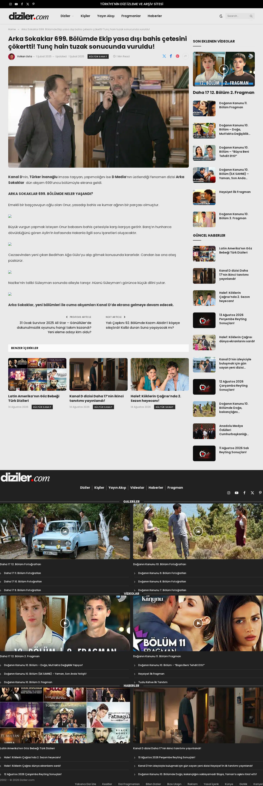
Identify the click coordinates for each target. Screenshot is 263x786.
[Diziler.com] (29, 16)
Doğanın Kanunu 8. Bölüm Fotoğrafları (162, 581)
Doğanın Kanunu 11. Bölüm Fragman (233, 105)
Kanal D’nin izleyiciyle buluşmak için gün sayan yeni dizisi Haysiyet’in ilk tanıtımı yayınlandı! (236, 363)
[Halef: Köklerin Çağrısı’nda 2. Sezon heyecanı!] (160, 374)
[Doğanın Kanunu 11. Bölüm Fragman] (204, 108)
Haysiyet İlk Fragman (235, 192)
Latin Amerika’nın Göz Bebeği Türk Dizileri (33, 398)
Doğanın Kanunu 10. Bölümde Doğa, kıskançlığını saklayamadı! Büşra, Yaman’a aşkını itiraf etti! (234, 408)
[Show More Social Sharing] (185, 56)
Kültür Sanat (98, 56)
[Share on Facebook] (171, 56)
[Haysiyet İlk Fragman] (204, 197)
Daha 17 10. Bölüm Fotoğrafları (23, 581)
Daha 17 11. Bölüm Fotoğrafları (22, 573)
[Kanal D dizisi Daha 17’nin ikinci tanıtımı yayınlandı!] (98, 374)
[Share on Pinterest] (177, 56)
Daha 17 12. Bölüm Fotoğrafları (20, 564)
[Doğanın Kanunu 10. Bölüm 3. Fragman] (204, 219)
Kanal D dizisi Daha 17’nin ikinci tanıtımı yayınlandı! (96, 398)
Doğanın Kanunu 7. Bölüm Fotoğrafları (162, 590)
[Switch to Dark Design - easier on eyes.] (221, 16)
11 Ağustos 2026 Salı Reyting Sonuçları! (234, 450)
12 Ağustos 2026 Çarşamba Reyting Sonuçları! (233, 385)
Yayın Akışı (105, 16)
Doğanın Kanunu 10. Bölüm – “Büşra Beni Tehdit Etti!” (234, 151)
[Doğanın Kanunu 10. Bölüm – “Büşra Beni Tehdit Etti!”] (204, 153)
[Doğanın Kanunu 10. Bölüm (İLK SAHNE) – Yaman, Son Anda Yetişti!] (204, 175)
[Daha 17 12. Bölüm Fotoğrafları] (65, 531)
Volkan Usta (24, 56)
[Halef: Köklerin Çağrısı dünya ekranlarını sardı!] (204, 342)
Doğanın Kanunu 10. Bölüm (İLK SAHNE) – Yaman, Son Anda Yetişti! (234, 174)
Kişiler (85, 16)
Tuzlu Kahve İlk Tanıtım (152, 682)
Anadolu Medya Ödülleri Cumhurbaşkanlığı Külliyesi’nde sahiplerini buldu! (236, 430)
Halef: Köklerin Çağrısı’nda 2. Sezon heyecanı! (156, 398)
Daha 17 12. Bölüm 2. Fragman (223, 92)
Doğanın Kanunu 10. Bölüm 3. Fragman (233, 216)
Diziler (65, 16)
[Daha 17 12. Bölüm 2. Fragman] (224, 69)
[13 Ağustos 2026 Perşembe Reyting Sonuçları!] (204, 320)
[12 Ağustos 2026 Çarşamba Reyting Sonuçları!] (204, 387)
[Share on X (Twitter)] (164, 56)
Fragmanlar (131, 16)
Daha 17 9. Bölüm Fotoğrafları (22, 590)
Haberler (155, 16)
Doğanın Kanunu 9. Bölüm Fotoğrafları (162, 573)
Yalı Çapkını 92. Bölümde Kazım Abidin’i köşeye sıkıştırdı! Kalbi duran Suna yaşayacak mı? (143, 325)
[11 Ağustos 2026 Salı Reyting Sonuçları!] (204, 453)
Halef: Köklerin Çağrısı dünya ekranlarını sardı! (237, 339)
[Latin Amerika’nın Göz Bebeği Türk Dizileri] (37, 374)
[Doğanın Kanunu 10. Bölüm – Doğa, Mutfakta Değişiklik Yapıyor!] (204, 130)
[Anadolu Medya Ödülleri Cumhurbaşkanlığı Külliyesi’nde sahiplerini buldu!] (204, 431)
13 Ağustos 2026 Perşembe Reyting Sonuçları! (233, 319)
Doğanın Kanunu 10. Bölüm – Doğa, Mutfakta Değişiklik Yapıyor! (233, 129)
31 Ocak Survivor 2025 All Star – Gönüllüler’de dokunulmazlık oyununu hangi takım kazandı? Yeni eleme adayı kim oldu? (54, 327)
